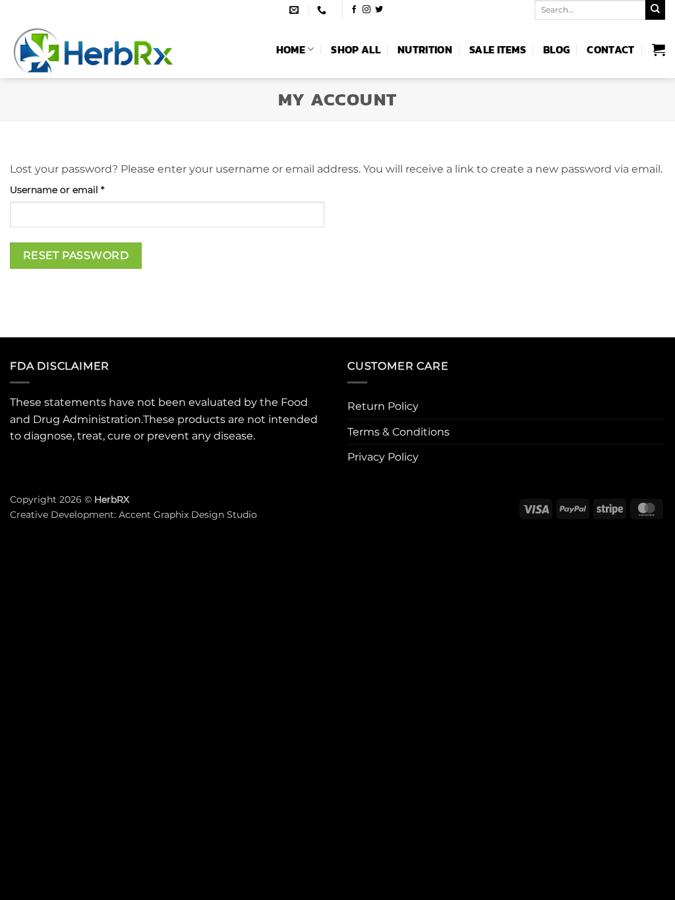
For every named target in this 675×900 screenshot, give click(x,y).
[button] (658, 49)
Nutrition (424, 49)
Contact (610, 49)
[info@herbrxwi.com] (295, 10)
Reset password (76, 255)
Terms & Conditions (398, 432)
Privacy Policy (383, 457)
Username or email (77, 189)
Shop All (355, 49)
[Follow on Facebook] (354, 9)
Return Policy (383, 406)
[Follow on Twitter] (379, 9)
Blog (556, 49)
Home (290, 49)
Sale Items (497, 49)
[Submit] (655, 10)
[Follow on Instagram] (366, 9)
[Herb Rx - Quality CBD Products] (123, 49)
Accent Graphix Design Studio (188, 514)
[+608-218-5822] (323, 10)
